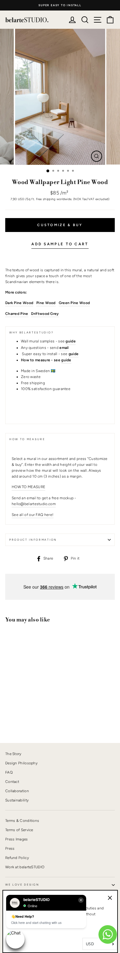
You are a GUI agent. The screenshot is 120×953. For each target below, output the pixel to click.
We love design (22, 884)
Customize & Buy (60, 225)
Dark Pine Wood (19, 303)
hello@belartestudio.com (34, 504)
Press (10, 848)
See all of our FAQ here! (33, 515)
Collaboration (17, 791)
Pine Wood (46, 303)
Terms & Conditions (22, 820)
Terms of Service (19, 830)
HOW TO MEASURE (28, 487)
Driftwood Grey (45, 313)
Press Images (16, 839)
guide (66, 360)
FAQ (9, 772)
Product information (33, 539)
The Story (13, 754)
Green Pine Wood (74, 303)
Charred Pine (16, 313)
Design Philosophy (21, 763)
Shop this (20, 717)
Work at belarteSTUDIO (24, 867)
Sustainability (17, 800)
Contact (12, 781)
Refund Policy (17, 858)
